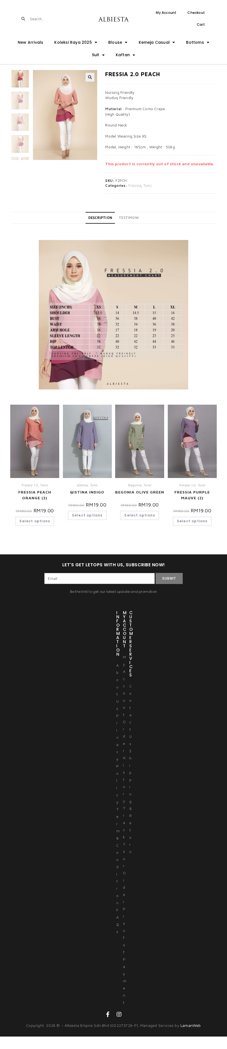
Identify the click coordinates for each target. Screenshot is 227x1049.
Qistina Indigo (87, 492)
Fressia (134, 185)
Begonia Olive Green (139, 492)
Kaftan (123, 55)
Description (100, 218)
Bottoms (195, 42)
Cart (201, 24)
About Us (117, 687)
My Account (166, 12)
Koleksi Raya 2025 (73, 42)
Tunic (147, 185)
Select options (34, 521)
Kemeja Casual (154, 42)
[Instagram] (119, 1014)
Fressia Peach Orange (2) (34, 495)
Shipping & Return (130, 801)
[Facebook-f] (108, 1014)
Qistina (82, 485)
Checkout (196, 12)
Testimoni (129, 218)
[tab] (100, 217)
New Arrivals (30, 42)
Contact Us (130, 715)
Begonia (134, 485)
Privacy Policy (117, 758)
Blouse (115, 42)
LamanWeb (190, 1025)
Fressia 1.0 (29, 485)
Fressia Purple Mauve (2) (192, 495)
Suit (95, 55)
